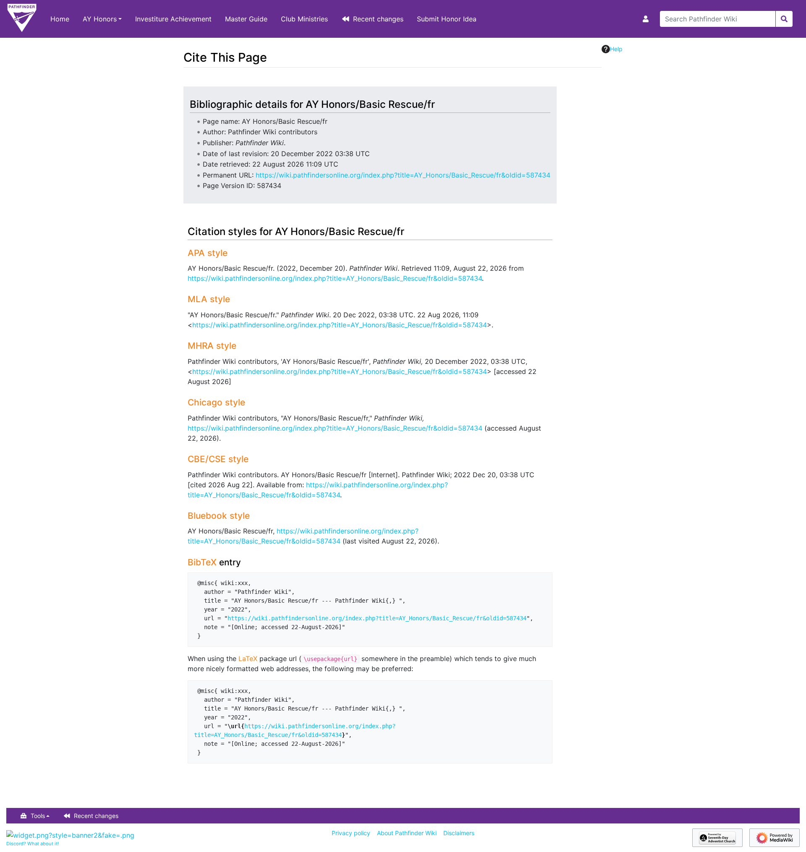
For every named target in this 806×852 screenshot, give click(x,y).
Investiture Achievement (173, 19)
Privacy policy (351, 832)
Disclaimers (458, 832)
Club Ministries (304, 19)
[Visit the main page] (22, 18)
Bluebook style (219, 515)
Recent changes (378, 19)
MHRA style (212, 345)
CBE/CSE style (218, 459)
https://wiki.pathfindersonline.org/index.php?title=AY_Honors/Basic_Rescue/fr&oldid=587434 (403, 175)
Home (59, 19)
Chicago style (216, 402)
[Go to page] (784, 19)
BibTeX (202, 562)
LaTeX (247, 658)
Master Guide (246, 19)
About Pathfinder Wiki (407, 832)
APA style (208, 253)
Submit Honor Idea (446, 19)
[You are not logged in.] (647, 18)
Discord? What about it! (32, 844)
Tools (38, 815)
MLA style (209, 299)
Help (616, 48)
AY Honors (100, 19)
